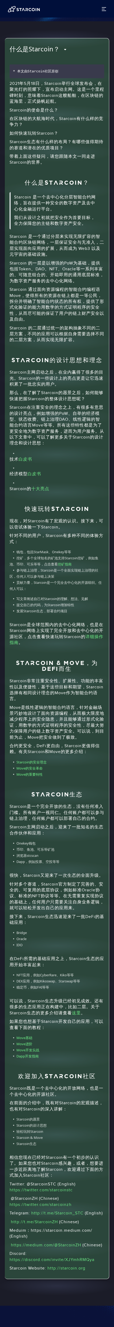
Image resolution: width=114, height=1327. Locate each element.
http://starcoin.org (66, 1268)
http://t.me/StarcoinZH (34, 1222)
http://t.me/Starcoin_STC (57, 1213)
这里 (76, 1013)
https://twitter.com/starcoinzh (41, 1204)
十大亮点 (40, 488)
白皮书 (25, 459)
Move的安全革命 (29, 768)
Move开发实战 (27, 1050)
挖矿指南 (65, 564)
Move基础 (24, 1037)
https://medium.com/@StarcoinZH (46, 1245)
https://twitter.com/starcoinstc (41, 1190)
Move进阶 (24, 1043)
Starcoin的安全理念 (31, 762)
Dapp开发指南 (27, 1056)
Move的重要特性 (29, 774)
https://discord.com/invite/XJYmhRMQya (52, 1259)
